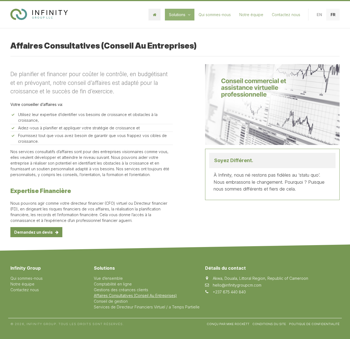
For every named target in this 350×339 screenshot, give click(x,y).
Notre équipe (251, 14)
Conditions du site (269, 324)
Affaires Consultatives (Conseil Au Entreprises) (135, 295)
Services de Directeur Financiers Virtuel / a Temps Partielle (147, 307)
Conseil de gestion (111, 301)
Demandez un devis (34, 232)
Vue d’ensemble (108, 278)
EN (319, 14)
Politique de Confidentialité (314, 324)
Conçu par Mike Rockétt (228, 324)
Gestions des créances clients (121, 289)
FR (333, 14)
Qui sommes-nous (215, 14)
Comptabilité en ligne (113, 284)
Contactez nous (286, 14)
